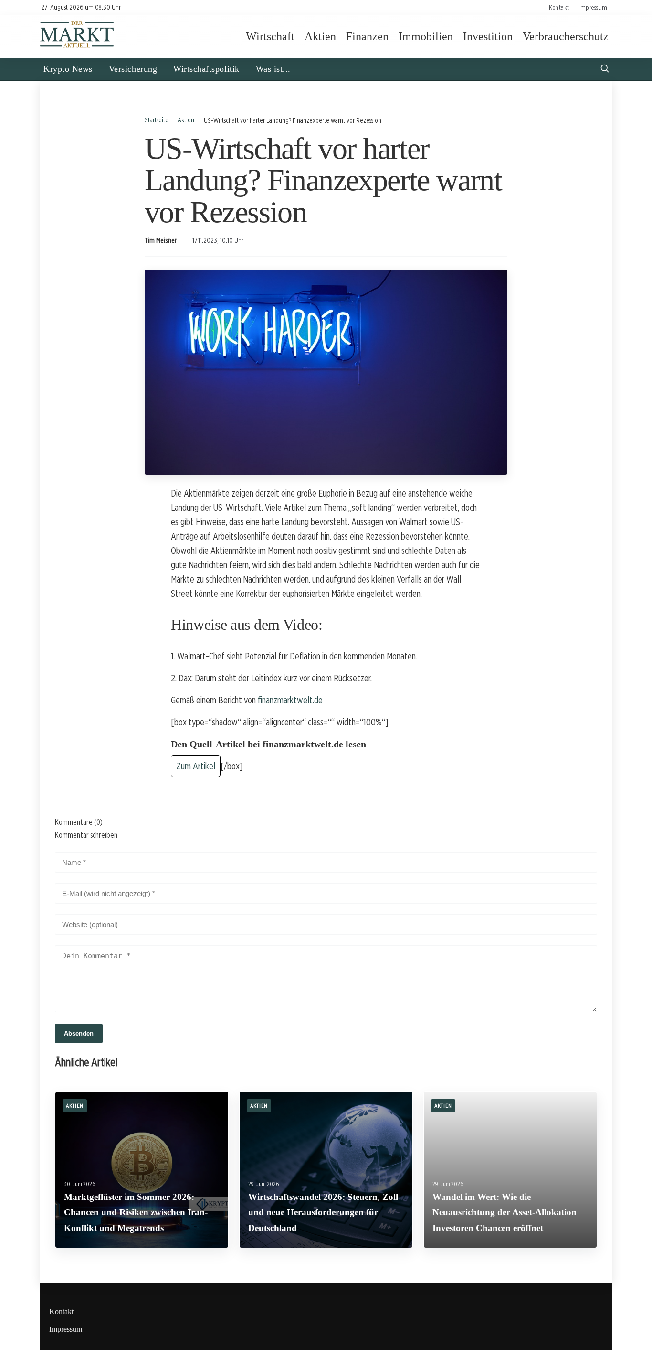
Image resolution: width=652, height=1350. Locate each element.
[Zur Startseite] (77, 46)
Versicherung (133, 69)
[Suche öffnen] (604, 69)
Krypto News (68, 69)
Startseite (156, 120)
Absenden (79, 1033)
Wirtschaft (270, 36)
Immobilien (426, 36)
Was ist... (273, 69)
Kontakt (559, 7)
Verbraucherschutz (566, 36)
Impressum (593, 7)
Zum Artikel (195, 766)
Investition (488, 36)
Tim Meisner (161, 240)
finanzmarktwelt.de (290, 700)
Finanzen (367, 36)
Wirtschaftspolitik (206, 69)
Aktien (320, 36)
